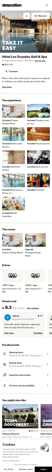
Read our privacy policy (11, 461)
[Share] (26, 16)
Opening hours (16, 352)
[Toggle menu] (46, 5)
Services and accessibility (22, 385)
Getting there (15, 363)
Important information (20, 375)
